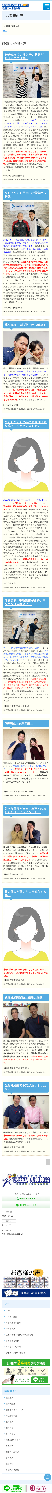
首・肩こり (10, 1434)
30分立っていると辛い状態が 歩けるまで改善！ (24, 56)
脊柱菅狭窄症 (11, 1416)
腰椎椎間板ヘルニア (14, 1410)
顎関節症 (9, 1464)
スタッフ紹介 (11, 1317)
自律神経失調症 (12, 1470)
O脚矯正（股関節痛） (19, 723)
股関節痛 (9, 1422)
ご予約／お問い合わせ (15, 1353)
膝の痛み (9, 1428)
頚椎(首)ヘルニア (13, 1440)
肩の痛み (9, 1458)
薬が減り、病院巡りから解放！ (25, 324)
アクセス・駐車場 (13, 1347)
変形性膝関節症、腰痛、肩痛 (23, 997)
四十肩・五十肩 (12, 1452)
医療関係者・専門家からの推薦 (19, 1335)
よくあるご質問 (12, 1341)
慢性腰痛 (9, 1398)
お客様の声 (10, 1329)
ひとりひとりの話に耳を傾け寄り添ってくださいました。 (26, 424)
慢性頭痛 (9, 1446)
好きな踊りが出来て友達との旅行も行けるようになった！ (25, 810)
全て (5, 31)
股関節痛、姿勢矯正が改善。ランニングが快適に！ (25, 602)
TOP (8, 1311)
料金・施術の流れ (13, 1323)
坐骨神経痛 (10, 1404)
